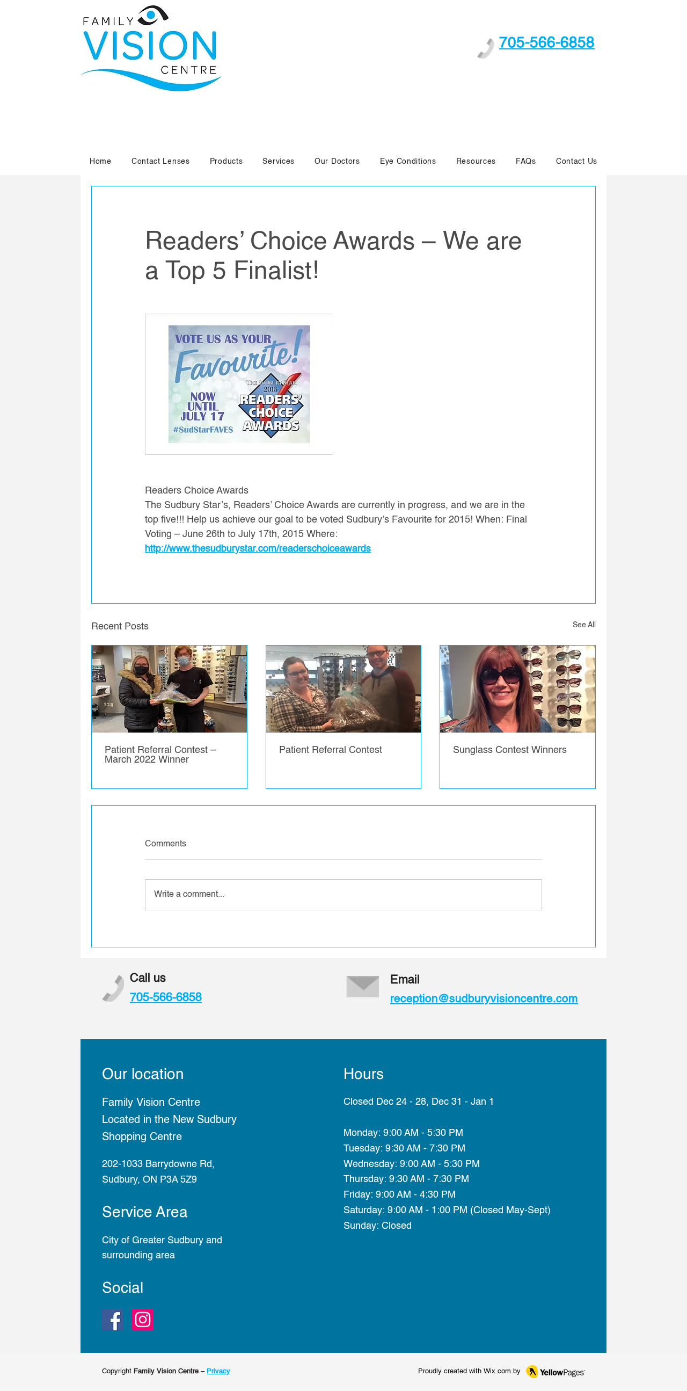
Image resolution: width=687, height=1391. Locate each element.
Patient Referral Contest (330, 750)
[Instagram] (143, 1319)
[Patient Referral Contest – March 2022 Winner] (169, 689)
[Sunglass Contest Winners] (517, 689)
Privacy (218, 1371)
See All (584, 625)
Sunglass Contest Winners (510, 750)
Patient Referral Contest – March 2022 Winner (160, 755)
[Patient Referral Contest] (343, 689)
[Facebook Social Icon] (112, 1319)
